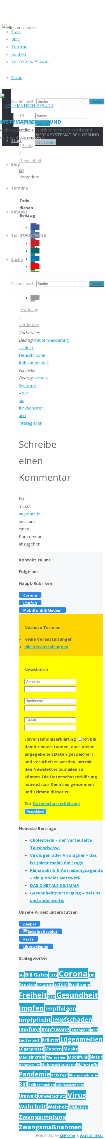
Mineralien (56, 1057)
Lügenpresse (31, 1049)
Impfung (29, 1029)
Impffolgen (60, 1008)
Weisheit (58, 1107)
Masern (53, 1048)
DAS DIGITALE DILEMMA (54, 885)
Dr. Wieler (45, 985)
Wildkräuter (78, 1107)
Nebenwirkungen (58, 1064)
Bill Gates (36, 974)
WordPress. (91, 1135)
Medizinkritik (32, 1057)
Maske (70, 1048)
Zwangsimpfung (42, 1117)
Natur (96, 1057)
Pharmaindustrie (83, 1075)
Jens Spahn (80, 1030)
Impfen (31, 1008)
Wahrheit (32, 1106)
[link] (16, 77)
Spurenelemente (70, 1085)
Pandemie (34, 1074)
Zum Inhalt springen (19, 121)
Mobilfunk (78, 1057)
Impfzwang (55, 1029)
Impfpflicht (35, 1019)
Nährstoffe (87, 1064)
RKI (23, 1084)
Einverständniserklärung (50, 739)
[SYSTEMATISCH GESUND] (26, 105)
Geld (51, 997)
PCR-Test (59, 1075)
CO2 (53, 975)
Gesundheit (77, 995)
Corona (73, 973)
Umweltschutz (52, 1096)
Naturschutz (29, 1065)
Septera (67, 1135)
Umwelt (28, 1096)
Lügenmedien (81, 1039)
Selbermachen (41, 1084)
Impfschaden (72, 1019)
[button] (35, 297)
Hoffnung (29, 309)
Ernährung (79, 984)
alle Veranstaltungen (46, 646)
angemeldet (30, 513)
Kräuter (50, 1040)
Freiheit (33, 995)
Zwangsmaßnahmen (50, 1127)
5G (21, 975)
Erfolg (61, 984)
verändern (29, 324)
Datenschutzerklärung (56, 803)
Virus (76, 1095)
